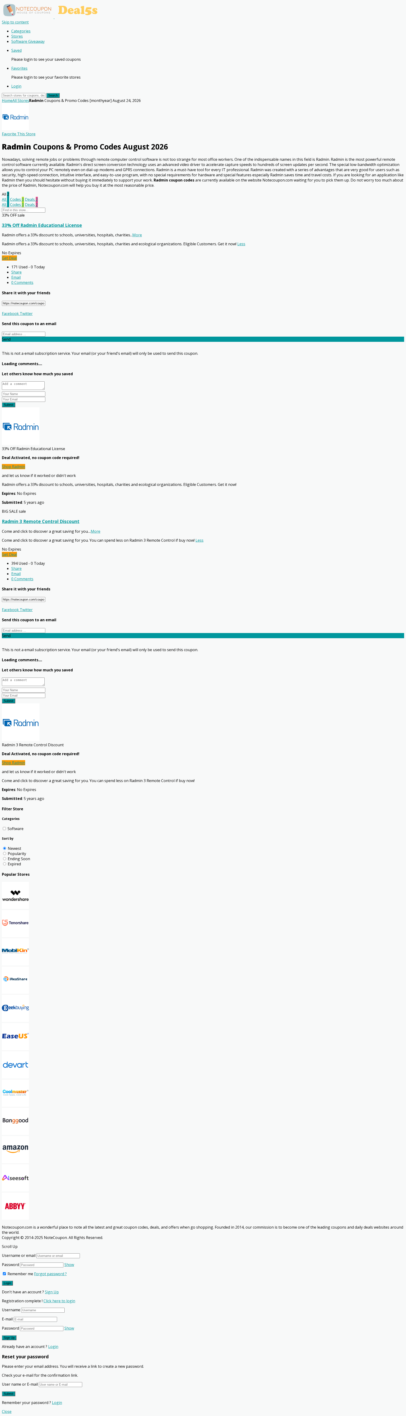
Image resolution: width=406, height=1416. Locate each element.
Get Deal (9, 258)
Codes (17, 199)
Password (10, 1264)
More (137, 235)
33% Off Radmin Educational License (42, 225)
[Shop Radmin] (15, 128)
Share (16, 272)
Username (11, 1309)
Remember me (20, 1273)
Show (69, 1264)
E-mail (7, 1319)
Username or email (18, 1255)
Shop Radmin (13, 466)
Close (7, 1411)
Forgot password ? (50, 1273)
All (5, 199)
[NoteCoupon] (52, 17)
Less (241, 243)
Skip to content (15, 22)
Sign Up (52, 1292)
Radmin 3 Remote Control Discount (40, 521)
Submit (8, 405)
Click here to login (59, 1300)
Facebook (10, 313)
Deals (31, 199)
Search (53, 95)
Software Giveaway (28, 41)
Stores (17, 36)
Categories (21, 31)
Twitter (26, 313)
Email (16, 277)
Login (16, 86)
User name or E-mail (20, 1384)
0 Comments (22, 282)
